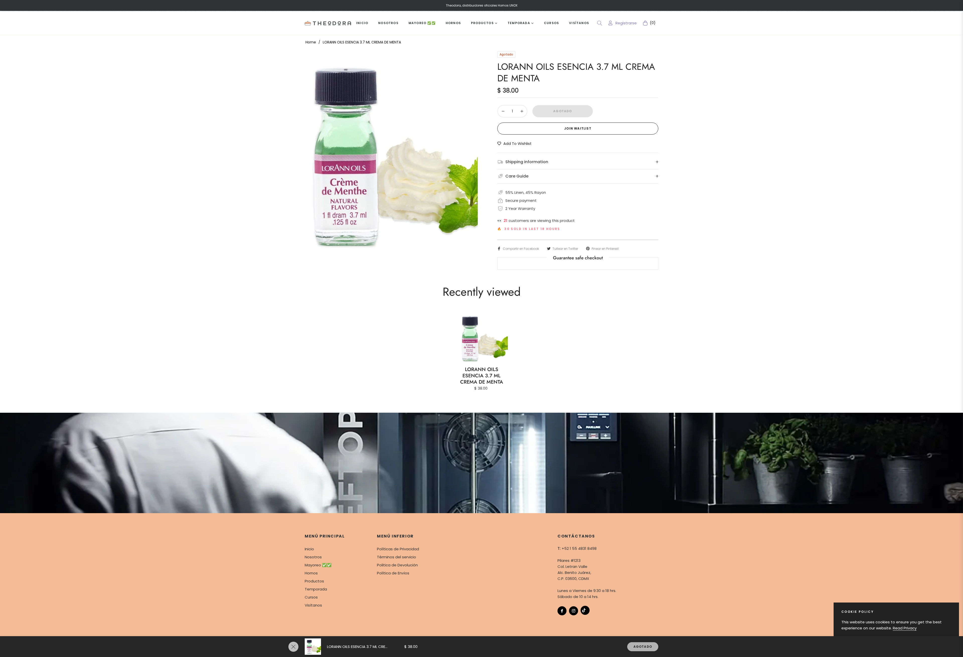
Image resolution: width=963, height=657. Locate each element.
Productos (314, 581)
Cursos (311, 597)
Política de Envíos (393, 573)
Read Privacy (905, 628)
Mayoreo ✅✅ (318, 565)
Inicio (309, 549)
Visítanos (313, 605)
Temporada (316, 589)
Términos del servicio (396, 557)
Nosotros (313, 557)
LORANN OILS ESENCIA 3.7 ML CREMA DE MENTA (481, 376)
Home (310, 42)
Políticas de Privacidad (398, 549)
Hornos (311, 573)
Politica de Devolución (397, 565)
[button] (599, 23)
